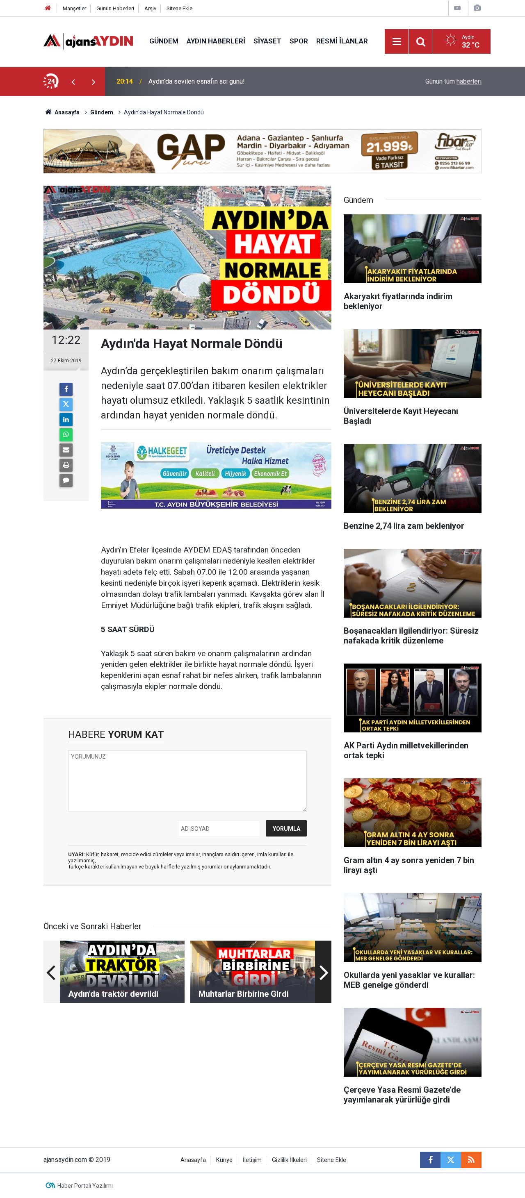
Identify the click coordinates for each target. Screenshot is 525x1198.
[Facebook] (66, 389)
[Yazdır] (66, 465)
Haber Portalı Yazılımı (85, 1185)
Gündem (163, 41)
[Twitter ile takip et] (451, 1160)
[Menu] (397, 42)
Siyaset (267, 41)
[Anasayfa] (47, 8)
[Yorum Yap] (66, 480)
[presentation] (73, 81)
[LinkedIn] (66, 419)
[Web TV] (457, 8)
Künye (224, 1160)
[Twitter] (66, 404)
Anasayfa (66, 112)
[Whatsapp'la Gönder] (66, 434)
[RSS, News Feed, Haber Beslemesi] (471, 1160)
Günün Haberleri (115, 8)
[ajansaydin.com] (88, 41)
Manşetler (74, 8)
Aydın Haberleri (216, 41)
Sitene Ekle (179, 8)
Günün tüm (453, 81)
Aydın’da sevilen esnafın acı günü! (196, 81)
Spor (299, 41)
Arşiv (150, 8)
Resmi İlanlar (342, 41)
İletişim (252, 1160)
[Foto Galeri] (477, 8)
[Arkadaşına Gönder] (66, 450)
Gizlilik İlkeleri (289, 1160)
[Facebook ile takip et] (430, 1160)
